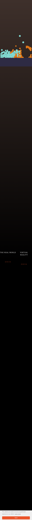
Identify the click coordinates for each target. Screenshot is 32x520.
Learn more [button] (18, 514)
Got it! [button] (16, 517)
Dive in (8, 262)
